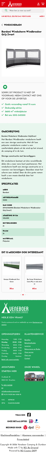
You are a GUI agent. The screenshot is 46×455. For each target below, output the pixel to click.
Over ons (28, 355)
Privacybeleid (23, 440)
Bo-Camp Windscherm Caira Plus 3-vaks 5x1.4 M (34, 281)
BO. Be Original (31, 448)
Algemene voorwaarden (33, 435)
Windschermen (13, 24)
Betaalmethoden (30, 343)
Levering (28, 346)
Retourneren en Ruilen (32, 349)
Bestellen (28, 340)
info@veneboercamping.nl (11, 391)
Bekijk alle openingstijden (10, 359)
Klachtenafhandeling (10, 435)
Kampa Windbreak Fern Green (12, 280)
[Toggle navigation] (3, 4)
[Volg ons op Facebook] (29, 415)
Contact (27, 358)
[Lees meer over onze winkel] (34, 376)
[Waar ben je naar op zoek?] (6, 10)
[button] (38, 4)
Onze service (29, 352)
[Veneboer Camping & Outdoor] (14, 3)
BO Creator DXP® (28, 451)
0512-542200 (8, 385)
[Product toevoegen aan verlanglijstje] (5, 87)
